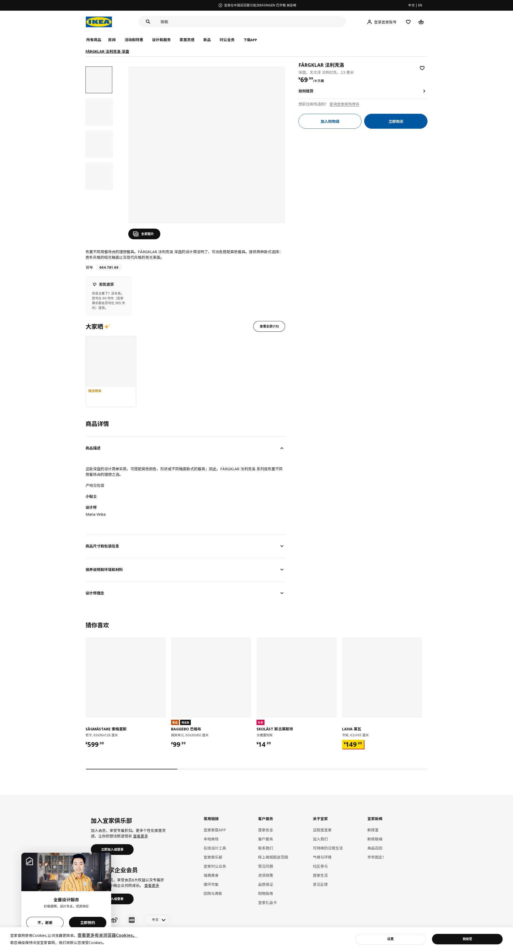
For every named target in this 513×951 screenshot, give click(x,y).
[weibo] (114, 920)
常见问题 (265, 866)
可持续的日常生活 (328, 848)
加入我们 (320, 839)
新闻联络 (374, 839)
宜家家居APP (215, 829)
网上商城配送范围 (273, 857)
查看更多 (140, 836)
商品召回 (374, 848)
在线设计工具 (215, 848)
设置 (390, 939)
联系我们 (265, 848)
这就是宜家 (322, 829)
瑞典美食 (211, 875)
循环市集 (211, 884)
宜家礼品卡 (267, 902)
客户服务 (265, 839)
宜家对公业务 (215, 866)
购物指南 (265, 893)
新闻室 (373, 829)
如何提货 (305, 90)
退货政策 (265, 875)
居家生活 (320, 875)
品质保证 (265, 884)
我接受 (467, 939)
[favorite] (422, 68)
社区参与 (320, 866)
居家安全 (265, 829)
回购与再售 (213, 893)
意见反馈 (320, 884)
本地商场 (211, 839)
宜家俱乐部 (213, 857)
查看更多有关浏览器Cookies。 (107, 935)
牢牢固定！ (376, 857)
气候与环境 (322, 857)
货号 (89, 267)
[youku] (131, 920)
